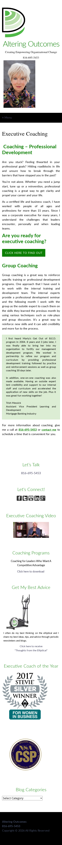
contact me (49, 429)
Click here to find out (23, 253)
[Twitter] (25, 500)
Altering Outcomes (31, 44)
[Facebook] (20, 500)
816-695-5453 (28, 429)
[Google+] (42, 500)
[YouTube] (31, 500)
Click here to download (31, 571)
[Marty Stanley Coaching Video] (31, 537)
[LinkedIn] (37, 500)
